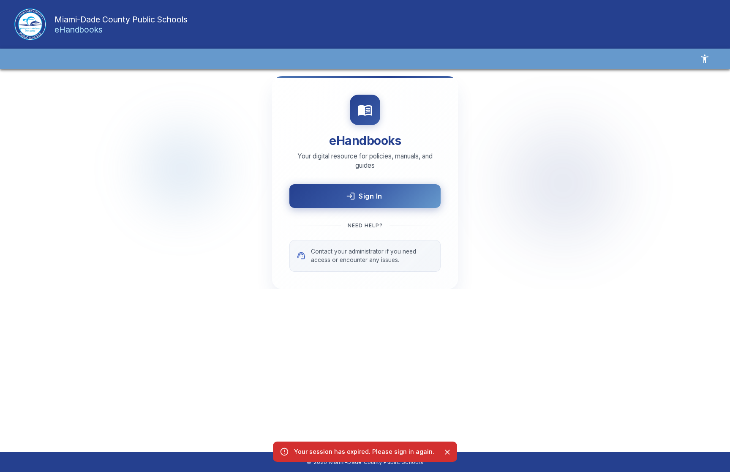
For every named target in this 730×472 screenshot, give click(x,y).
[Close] (447, 452)
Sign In (370, 196)
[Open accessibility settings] (704, 58)
